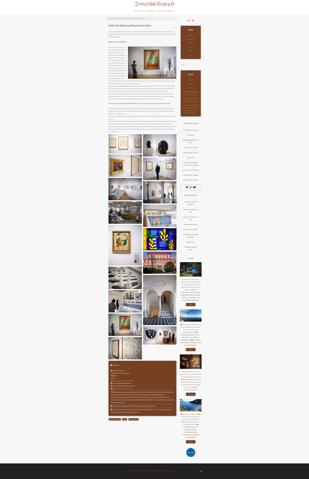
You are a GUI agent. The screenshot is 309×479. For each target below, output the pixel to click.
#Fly (192, 342)
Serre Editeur (158, 409)
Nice (191, 80)
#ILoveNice (197, 295)
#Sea (193, 427)
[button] (125, 143)
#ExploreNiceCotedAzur (187, 295)
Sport (190, 55)
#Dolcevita (188, 437)
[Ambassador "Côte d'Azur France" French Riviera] (191, 452)
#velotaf (184, 300)
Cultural (124, 419)
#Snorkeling (188, 429)
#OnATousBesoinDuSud (190, 432)
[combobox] (188, 64)
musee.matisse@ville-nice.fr (124, 388)
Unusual (190, 47)
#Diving (194, 429)
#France (194, 437)
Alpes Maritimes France (114, 419)
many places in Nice (126, 86)
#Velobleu (196, 300)
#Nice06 (197, 292)
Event (190, 51)
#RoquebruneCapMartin (187, 335)
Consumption (191, 39)
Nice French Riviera (133, 419)
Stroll (190, 43)
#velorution (185, 297)
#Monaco (196, 337)
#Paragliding (196, 340)
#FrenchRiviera (186, 342)
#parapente (186, 332)
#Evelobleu (190, 300)
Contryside (191, 88)
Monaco (190, 84)
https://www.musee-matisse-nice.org (123, 381)
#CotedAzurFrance (194, 297)
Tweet (190, 304)
